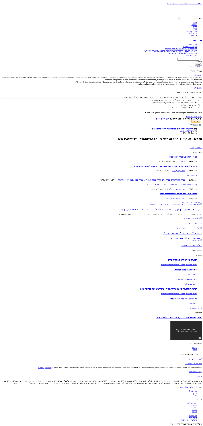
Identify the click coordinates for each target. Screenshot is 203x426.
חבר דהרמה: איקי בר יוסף (175, 198)
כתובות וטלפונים (191, 403)
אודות (195, 23)
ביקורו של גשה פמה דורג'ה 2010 (183, 298)
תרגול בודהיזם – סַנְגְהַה (189, 420)
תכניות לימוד (192, 33)
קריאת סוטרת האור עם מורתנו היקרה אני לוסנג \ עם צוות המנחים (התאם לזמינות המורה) (165, 166)
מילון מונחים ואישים (190, 47)
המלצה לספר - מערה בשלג (185, 279)
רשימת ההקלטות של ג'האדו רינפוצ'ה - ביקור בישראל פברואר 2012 (168, 289)
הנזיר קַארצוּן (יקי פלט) (177, 189)
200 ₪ (158, 119)
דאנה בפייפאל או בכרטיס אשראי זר (184, 107)
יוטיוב (195, 408)
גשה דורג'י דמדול (192, 274)
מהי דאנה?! (193, 391)
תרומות (194, 393)
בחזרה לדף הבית (191, 55)
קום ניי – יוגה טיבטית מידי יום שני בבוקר (183, 157)
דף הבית (199, 66)
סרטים (195, 350)
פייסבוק (194, 410)
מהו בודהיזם (193, 416)
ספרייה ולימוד (197, 40)
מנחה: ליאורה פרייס (178, 180)
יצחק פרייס (181, 161)
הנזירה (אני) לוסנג (186, 131)
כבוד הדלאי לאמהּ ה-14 (193, 364)
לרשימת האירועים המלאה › (192, 202)
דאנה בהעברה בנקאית (189, 105)
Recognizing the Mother (185, 269)
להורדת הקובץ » (196, 148)
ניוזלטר (194, 412)
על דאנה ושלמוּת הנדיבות (188, 223)
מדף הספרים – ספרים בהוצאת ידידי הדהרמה (181, 49)
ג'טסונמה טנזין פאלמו (191, 284)
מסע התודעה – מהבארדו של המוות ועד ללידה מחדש (178, 194)
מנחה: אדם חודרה (163, 180)
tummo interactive (186, 387)
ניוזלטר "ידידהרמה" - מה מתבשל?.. (182, 233)
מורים (195, 27)
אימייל (195, 405)
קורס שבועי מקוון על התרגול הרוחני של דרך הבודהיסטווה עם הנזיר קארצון (170, 184)
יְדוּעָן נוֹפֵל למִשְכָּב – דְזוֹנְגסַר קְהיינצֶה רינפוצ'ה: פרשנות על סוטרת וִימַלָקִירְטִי (170, 51)
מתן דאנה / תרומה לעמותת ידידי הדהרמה (182, 53)
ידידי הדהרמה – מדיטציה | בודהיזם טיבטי (184, 3)
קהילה (195, 29)
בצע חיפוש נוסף (196, 76)
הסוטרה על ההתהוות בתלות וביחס (182, 260)
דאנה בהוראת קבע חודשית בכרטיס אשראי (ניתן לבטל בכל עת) (174, 103)
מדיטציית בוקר (192, 175)
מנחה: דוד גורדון (123, 180)
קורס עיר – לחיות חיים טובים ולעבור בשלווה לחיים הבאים (172, 129)
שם (201, 59)
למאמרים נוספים (196, 308)
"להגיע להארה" (195, 359)
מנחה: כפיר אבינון (136, 180)
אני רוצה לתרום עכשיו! (194, 117)
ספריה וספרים (192, 31)
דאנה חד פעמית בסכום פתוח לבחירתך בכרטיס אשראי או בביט (174, 100)
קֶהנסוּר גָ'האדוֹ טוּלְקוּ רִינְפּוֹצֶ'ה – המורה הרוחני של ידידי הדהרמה (179, 265)
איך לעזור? (193, 395)
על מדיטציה (193, 418)
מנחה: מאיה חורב (150, 180)
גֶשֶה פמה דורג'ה (192, 303)
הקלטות (194, 348)
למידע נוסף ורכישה (44, 368)
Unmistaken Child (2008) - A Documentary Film (179, 317)
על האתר (199, 376)
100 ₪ (162, 119)
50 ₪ (167, 119)
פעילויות (194, 25)
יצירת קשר (193, 35)
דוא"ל (199, 62)
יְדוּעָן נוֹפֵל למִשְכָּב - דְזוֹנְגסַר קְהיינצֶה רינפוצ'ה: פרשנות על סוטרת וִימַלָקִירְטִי (161, 209)
